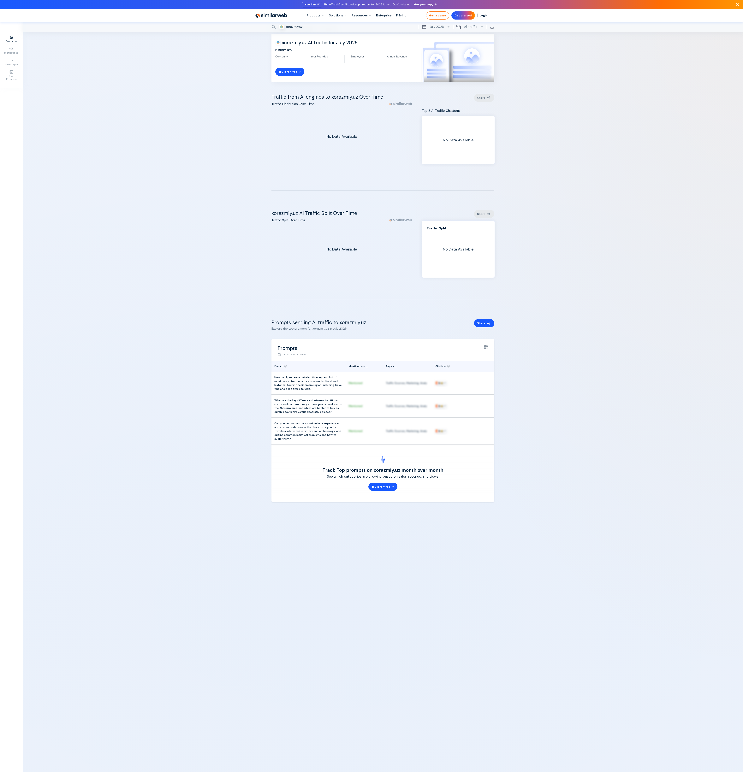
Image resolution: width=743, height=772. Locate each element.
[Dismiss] (737, 4)
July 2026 (437, 27)
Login (484, 15)
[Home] (271, 15)
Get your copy (423, 4)
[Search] (382, 27)
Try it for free (287, 72)
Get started (463, 15)
